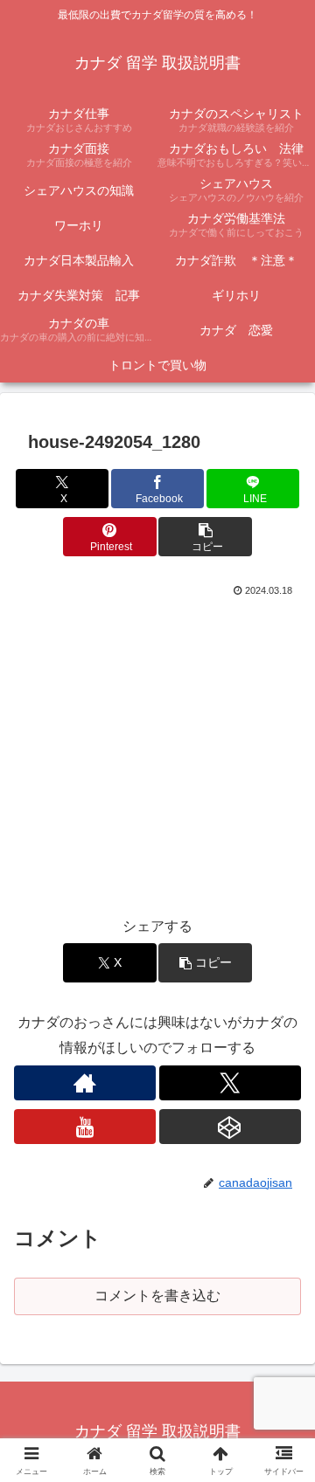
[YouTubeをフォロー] (85, 1126)
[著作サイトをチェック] (85, 1082)
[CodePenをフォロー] (230, 1126)
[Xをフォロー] (230, 1082)
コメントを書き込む (157, 1295)
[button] (205, 536)
